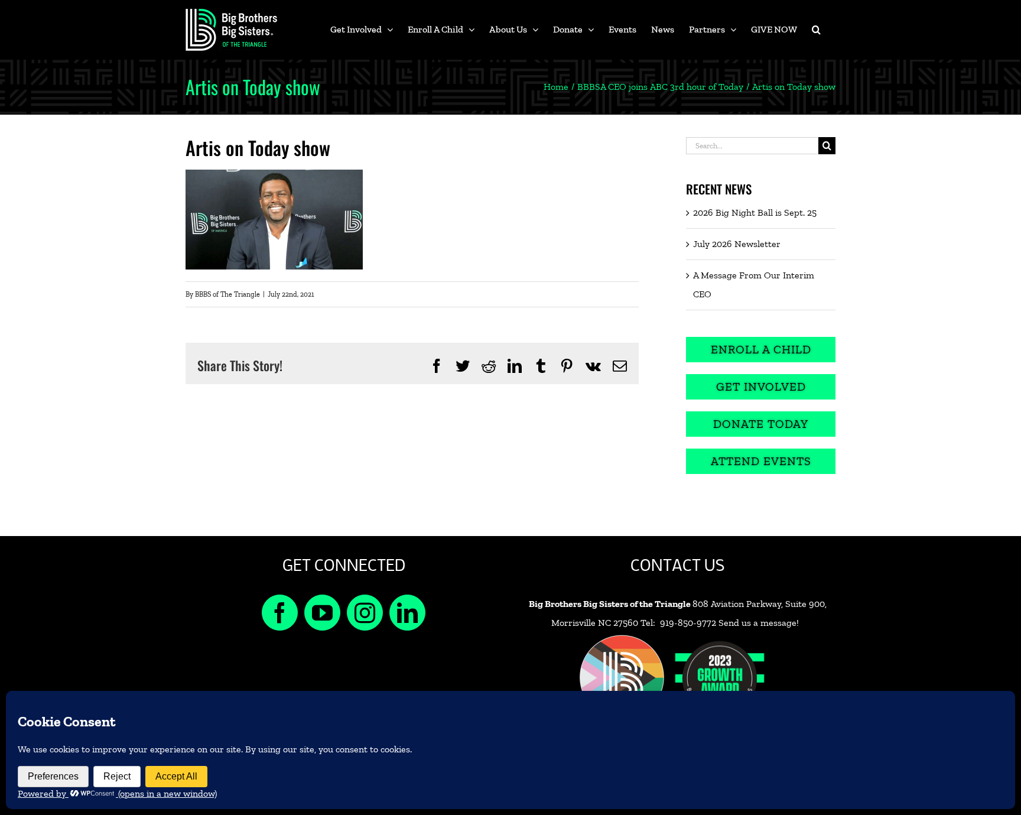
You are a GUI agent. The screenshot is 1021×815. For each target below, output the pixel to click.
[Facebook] (280, 613)
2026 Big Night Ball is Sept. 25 (755, 212)
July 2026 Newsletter (737, 243)
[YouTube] (322, 613)
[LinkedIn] (407, 613)
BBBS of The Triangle (227, 294)
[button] (816, 29)
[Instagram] (365, 613)
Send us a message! (758, 622)
